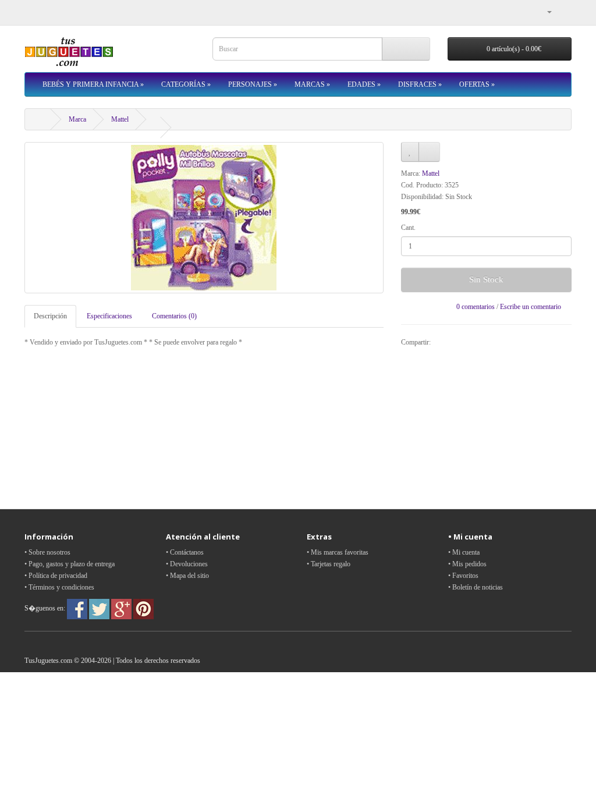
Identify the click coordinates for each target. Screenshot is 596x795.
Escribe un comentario (530, 307)
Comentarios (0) (174, 316)
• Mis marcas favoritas (337, 552)
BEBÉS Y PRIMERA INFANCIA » (93, 84)
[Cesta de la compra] (562, 12)
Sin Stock (486, 279)
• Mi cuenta (464, 552)
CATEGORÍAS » (186, 84)
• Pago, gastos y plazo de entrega (69, 564)
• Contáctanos (185, 552)
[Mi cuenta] (545, 12)
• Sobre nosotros (47, 552)
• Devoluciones (187, 564)
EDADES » (364, 84)
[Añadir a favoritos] (410, 152)
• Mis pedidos (467, 564)
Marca (77, 119)
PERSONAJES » (252, 84)
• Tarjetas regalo (328, 564)
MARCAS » (312, 84)
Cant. (408, 227)
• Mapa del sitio (187, 576)
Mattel (120, 119)
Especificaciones (109, 316)
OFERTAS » (477, 84)
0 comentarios (475, 307)
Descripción (50, 316)
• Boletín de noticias (475, 587)
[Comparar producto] (429, 152)
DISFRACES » (420, 84)
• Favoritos (463, 576)
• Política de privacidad (55, 576)
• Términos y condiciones (59, 587)
